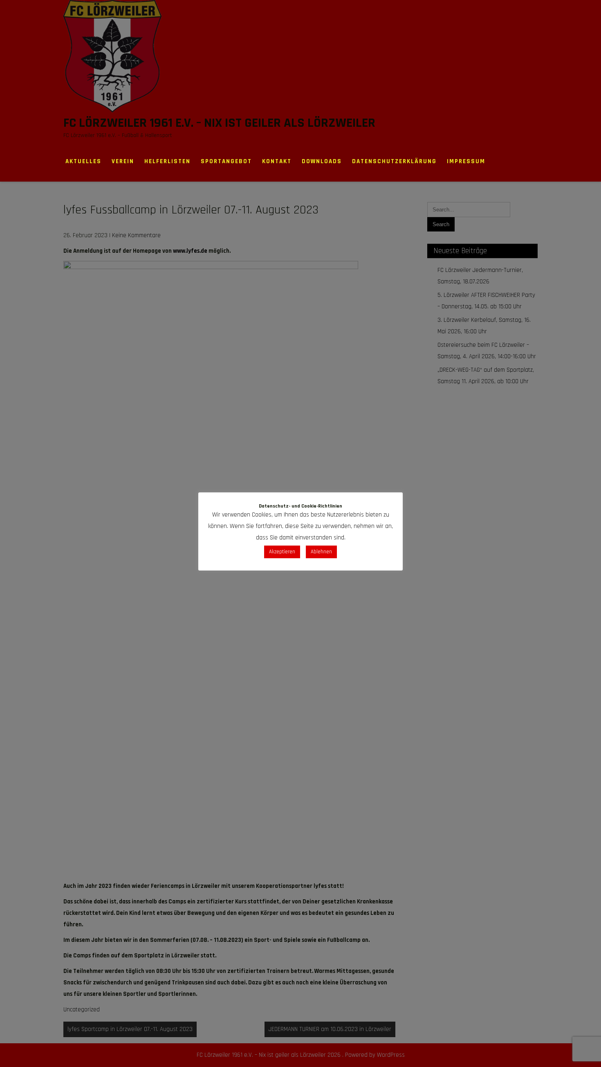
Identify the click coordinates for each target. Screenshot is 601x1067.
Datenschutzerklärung (394, 161)
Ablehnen (321, 551)
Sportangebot (226, 161)
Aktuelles (83, 161)
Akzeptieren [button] (282, 551)
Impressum (466, 161)
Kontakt (277, 161)
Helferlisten (167, 161)
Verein (123, 161)
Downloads (322, 161)
